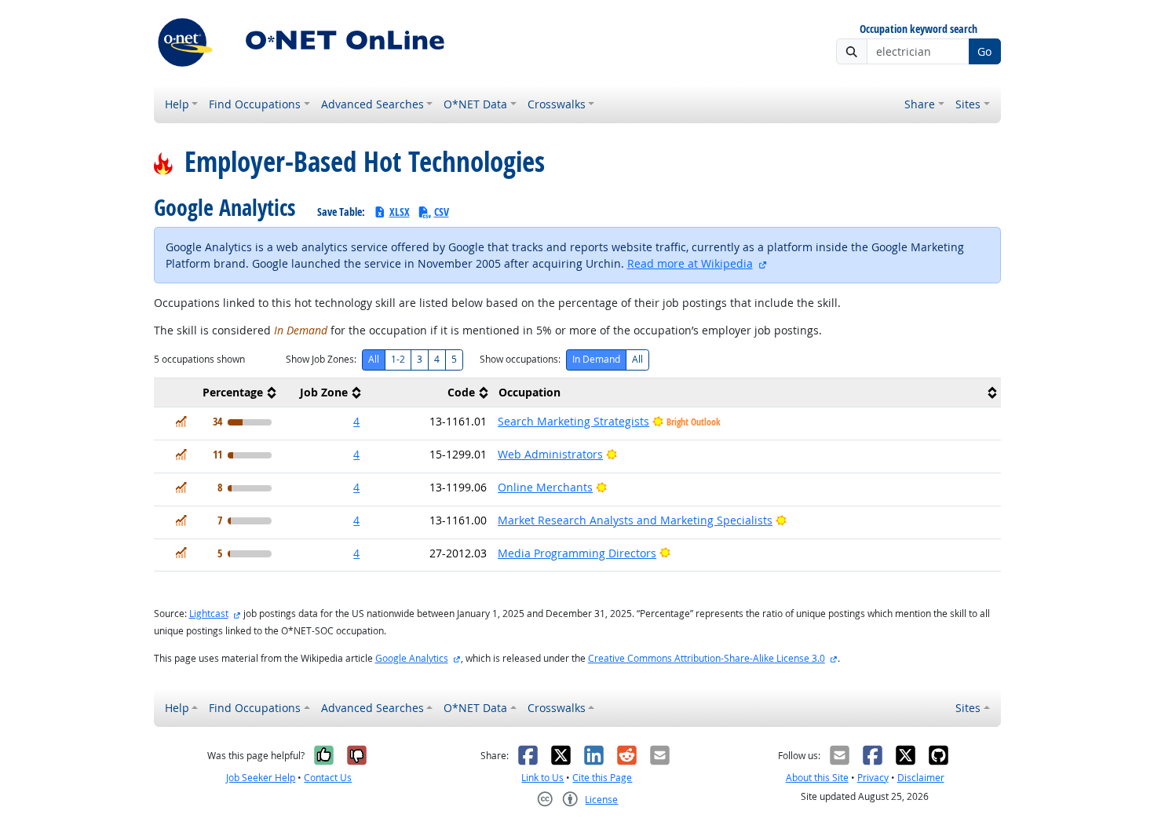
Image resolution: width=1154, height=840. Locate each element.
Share (919, 104)
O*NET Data (475, 104)
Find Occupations (255, 104)
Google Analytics (411, 658)
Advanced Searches (372, 104)
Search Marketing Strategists (573, 421)
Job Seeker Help (260, 777)
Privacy (873, 777)
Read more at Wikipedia (690, 263)
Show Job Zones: (321, 359)
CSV (441, 211)
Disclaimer (920, 777)
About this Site (817, 777)
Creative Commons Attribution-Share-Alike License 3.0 (706, 658)
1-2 (398, 359)
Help (177, 104)
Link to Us (542, 777)
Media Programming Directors (577, 553)
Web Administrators (550, 454)
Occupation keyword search (918, 29)
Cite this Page (602, 777)
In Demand (596, 359)
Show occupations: (520, 359)
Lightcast (208, 613)
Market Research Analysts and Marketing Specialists (635, 520)
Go (984, 51)
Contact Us (328, 777)
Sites (968, 104)
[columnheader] (217, 392)
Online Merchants (545, 487)
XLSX (399, 211)
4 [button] (356, 421)
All (373, 359)
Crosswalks (557, 104)
